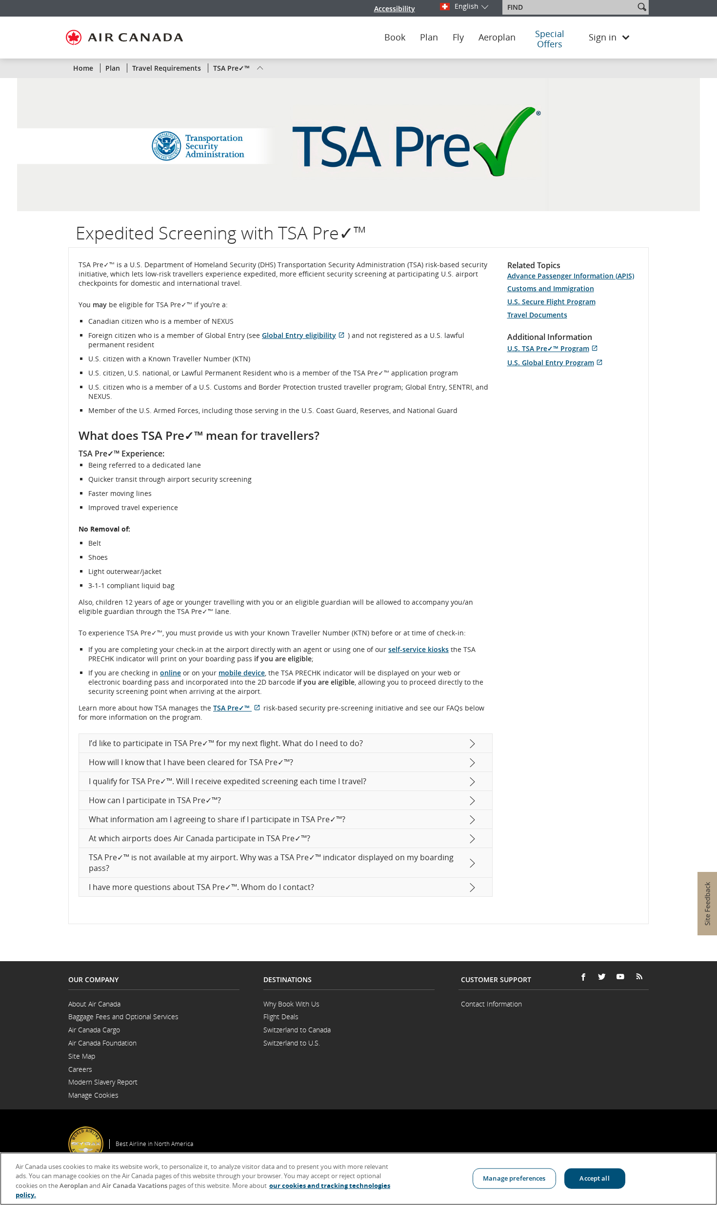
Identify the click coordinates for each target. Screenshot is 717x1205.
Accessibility (394, 8)
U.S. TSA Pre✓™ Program (554, 348)
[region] (358, 1178)
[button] (641, 6)
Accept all (594, 1178)
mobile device (242, 672)
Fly (458, 37)
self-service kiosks (418, 649)
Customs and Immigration (550, 288)
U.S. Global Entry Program (556, 362)
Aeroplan (497, 37)
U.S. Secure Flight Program (551, 301)
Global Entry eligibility (305, 335)
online (170, 672)
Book (394, 37)
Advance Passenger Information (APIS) (570, 275)
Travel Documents (537, 314)
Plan (429, 37)
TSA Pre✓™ (238, 707)
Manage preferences (514, 1178)
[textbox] (569, 7)
